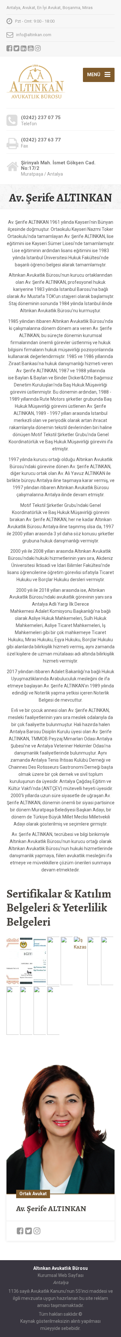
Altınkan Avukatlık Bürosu (60, 1268)
